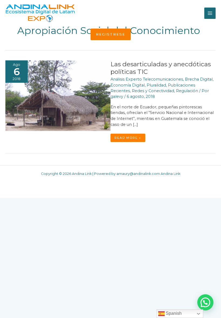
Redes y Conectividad (153, 90)
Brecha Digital (199, 79)
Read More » (129, 139)
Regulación (187, 90)
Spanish (173, 313)
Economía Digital (127, 85)
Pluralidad (156, 85)
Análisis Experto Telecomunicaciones (146, 79)
